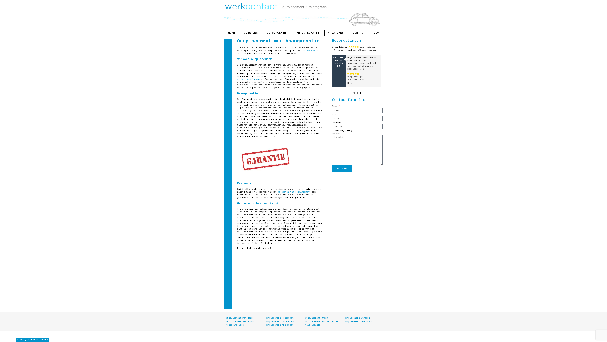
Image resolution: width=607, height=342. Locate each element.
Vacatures (336, 32)
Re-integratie (308, 32)
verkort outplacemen (249, 79)
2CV (376, 32)
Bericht (337, 133)
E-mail (336, 114)
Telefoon (337, 122)
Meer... (351, 83)
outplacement (310, 51)
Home (231, 32)
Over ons (251, 32)
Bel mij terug (343, 131)
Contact (359, 32)
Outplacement (277, 32)
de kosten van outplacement (294, 192)
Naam (335, 106)
